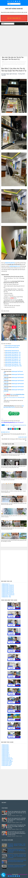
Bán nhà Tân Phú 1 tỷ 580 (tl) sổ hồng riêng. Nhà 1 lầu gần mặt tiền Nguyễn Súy (13, 492)
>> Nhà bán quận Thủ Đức (6, 764)
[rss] (13, 1)
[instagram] (11, 1)
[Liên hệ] (3, 874)
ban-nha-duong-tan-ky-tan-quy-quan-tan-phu (15, 61)
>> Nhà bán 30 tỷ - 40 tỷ (6, 596)
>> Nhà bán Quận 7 (5, 751)
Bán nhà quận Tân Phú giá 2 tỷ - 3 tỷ (12, 352)
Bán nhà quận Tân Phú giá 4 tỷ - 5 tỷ (12, 355)
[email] (15, 1)
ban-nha (5, 61)
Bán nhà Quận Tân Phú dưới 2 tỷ (12, 350)
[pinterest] (19, 1)
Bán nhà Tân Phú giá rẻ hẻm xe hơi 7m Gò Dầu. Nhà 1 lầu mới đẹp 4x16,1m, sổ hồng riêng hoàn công (13, 455)
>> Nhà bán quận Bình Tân (6, 757)
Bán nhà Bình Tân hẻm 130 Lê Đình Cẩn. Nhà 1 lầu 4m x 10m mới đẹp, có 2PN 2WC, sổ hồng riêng (17, 826)
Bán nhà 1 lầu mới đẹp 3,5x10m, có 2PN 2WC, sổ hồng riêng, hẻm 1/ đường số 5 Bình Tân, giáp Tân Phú (17, 820)
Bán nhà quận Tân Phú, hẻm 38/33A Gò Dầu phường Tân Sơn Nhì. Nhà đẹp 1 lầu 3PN (13, 541)
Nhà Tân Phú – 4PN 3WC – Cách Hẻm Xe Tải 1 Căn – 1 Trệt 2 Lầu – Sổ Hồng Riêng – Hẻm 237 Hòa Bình (17, 856)
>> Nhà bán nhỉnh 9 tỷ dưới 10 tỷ (7, 593)
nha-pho (15, 64)
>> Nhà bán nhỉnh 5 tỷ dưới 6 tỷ (7, 589)
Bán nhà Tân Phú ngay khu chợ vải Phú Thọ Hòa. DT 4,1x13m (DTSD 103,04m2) (14, 516)
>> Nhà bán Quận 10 (5, 754)
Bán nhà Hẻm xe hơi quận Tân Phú (12, 345)
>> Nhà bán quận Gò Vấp (6, 760)
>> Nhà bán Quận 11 (5, 755)
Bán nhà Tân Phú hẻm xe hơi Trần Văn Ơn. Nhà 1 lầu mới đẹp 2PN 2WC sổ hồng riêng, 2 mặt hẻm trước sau (16, 833)
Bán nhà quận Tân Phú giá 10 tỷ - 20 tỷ (13, 365)
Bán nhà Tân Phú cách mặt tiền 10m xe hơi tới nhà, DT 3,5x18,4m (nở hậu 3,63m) (12, 529)
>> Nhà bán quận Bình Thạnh (7, 758)
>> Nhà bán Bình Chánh (6, 765)
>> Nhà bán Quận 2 (5, 745)
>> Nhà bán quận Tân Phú (6, 763)
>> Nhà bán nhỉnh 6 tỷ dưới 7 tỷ (7, 590)
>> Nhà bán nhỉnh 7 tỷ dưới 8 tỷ (7, 591)
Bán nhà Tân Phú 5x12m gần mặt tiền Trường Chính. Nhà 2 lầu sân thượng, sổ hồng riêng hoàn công (13, 467)
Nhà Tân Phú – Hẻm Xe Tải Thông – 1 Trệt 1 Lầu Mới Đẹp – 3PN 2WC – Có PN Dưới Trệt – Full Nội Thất (17, 845)
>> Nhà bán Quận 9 (5, 753)
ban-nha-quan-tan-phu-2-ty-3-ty (8, 64)
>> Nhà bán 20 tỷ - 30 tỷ (6, 595)
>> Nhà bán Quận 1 (5, 744)
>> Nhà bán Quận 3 (5, 746)
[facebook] (9, 1)
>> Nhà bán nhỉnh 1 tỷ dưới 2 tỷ (7, 585)
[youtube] (17, 1)
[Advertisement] (14, 42)
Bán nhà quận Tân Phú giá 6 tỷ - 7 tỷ (12, 359)
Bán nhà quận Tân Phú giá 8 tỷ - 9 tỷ (12, 362)
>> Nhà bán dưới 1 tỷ (5, 583)
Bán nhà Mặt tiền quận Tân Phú (12, 347)
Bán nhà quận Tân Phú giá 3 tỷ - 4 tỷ (12, 354)
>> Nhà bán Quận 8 (5, 752)
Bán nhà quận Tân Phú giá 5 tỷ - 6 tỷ (12, 357)
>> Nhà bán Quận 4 (5, 748)
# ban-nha (7, 425)
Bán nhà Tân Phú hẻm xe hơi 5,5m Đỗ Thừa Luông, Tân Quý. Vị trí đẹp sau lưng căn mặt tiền (13, 479)
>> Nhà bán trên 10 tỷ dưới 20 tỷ (7, 594)
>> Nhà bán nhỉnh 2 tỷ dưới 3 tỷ (7, 586)
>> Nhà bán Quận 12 (5, 756)
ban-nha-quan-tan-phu (21, 63)
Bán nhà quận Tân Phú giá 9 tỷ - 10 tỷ (13, 364)
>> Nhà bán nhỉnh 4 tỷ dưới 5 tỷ (7, 588)
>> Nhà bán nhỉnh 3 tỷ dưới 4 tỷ (7, 587)
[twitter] (8, 1)
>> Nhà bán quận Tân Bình (6, 762)
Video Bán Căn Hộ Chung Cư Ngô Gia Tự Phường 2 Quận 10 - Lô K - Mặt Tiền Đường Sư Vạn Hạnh (16, 851)
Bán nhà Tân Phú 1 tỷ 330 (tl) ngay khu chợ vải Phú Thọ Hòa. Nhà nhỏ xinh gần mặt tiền (14, 504)
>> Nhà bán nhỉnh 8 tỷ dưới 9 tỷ (7, 592)
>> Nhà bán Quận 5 (5, 749)
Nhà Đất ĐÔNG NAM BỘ (14, 8)
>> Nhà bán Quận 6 (5, 750)
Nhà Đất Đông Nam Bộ (22, 874)
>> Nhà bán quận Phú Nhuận (7, 761)
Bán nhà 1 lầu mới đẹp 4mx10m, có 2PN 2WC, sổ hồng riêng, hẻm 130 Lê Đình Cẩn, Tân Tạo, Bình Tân (17, 813)
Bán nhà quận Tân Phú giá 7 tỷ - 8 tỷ (12, 360)
